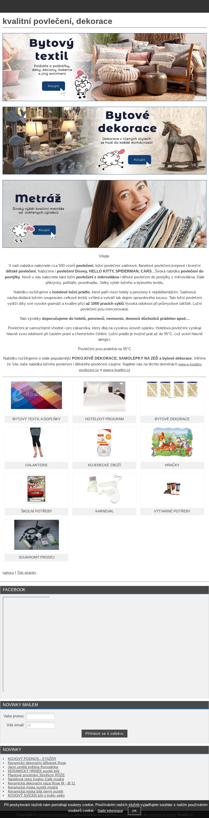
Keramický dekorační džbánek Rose (37, 763)
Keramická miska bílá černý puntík (35, 791)
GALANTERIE (36, 465)
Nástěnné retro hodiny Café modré (36, 779)
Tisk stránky (26, 573)
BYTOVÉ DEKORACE (172, 419)
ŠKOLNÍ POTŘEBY (36, 511)
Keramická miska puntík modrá (33, 787)
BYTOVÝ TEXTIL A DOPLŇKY (36, 419)
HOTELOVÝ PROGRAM (104, 419)
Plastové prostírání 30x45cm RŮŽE (36, 775)
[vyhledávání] (182, 7)
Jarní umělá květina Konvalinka (33, 767)
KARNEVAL (104, 511)
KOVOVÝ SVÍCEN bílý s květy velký (36, 795)
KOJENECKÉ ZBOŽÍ (104, 465)
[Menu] (203, 6)
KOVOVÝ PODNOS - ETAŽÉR (32, 759)
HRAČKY (172, 465)
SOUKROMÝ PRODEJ (37, 557)
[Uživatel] (171, 7)
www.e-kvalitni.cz (116, 370)
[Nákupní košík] (192, 7)
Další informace (110, 811)
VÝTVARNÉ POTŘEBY (172, 511)
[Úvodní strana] (5, 7)
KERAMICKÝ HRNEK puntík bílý (33, 771)
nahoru (8, 573)
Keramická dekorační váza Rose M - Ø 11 (41, 783)
